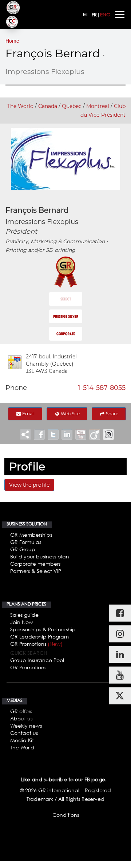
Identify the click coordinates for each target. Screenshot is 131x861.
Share (111, 413)
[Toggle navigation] (120, 14)
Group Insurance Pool (37, 660)
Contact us (24, 733)
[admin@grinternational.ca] (85, 14)
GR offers (21, 711)
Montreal (97, 106)
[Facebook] (120, 612)
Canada (47, 106)
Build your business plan (39, 556)
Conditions (65, 815)
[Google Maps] (14, 362)
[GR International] (13, 7)
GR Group (22, 549)
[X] (120, 695)
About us (21, 718)
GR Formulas (25, 542)
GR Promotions (36, 644)
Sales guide (24, 615)
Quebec (72, 106)
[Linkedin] (120, 654)
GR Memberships (31, 535)
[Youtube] (120, 674)
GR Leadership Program (39, 636)
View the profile (29, 485)
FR (94, 14)
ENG (105, 14)
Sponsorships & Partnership (43, 629)
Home (12, 40)
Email (28, 413)
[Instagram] (120, 633)
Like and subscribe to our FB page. (64, 779)
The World (20, 106)
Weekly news (26, 726)
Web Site (70, 413)
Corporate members (35, 564)
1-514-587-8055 (102, 388)
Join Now (21, 622)
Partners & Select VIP (35, 571)
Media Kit (22, 740)
